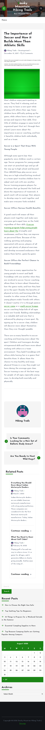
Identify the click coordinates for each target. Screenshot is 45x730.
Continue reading (20, 531)
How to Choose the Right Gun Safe (19, 605)
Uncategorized (24, 50)
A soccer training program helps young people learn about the (20, 228)
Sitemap (22, 723)
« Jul (5, 679)
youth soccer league (29, 306)
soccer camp (9, 306)
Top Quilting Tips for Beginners (18, 611)
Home (4, 20)
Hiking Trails (11, 50)
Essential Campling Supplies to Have (20, 626)
